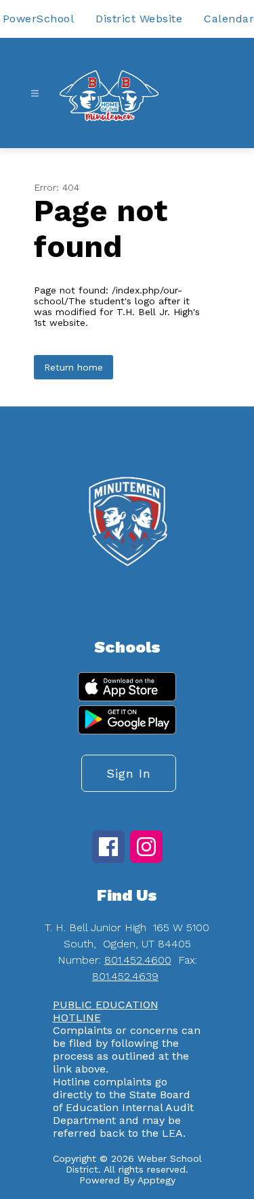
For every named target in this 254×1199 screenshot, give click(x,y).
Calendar (229, 18)
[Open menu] (35, 93)
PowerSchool (39, 18)
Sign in (128, 773)
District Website (139, 18)
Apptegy (156, 1180)
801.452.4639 (125, 976)
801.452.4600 (137, 960)
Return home (73, 367)
